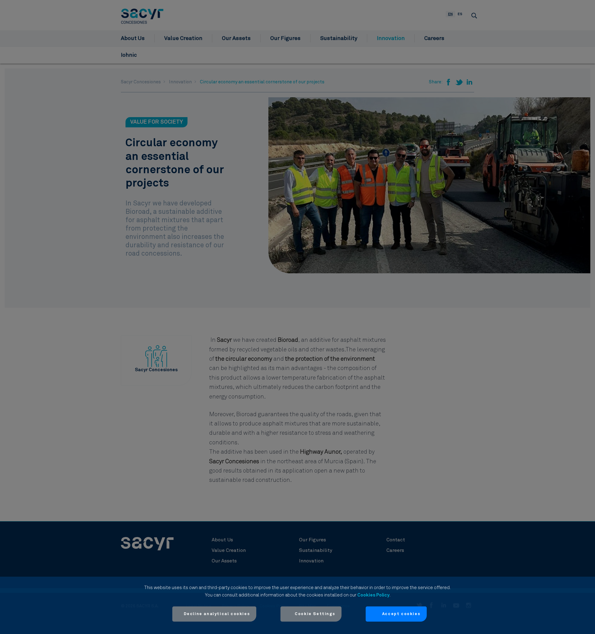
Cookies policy (373, 595)
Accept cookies (401, 614)
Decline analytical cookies (217, 614)
